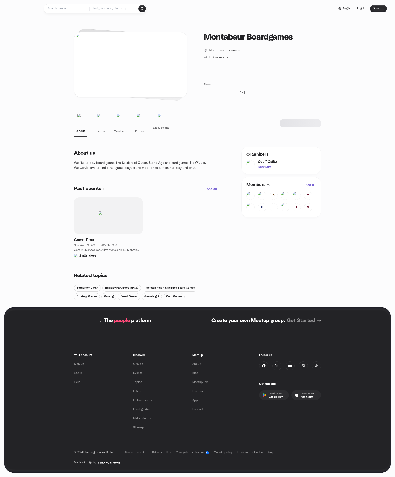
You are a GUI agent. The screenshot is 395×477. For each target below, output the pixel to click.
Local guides (141, 409)
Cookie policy (223, 452)
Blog (195, 373)
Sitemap (138, 427)
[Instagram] (303, 365)
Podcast (197, 409)
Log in (78, 373)
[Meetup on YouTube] (290, 365)
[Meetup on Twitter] (276, 365)
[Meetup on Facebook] (263, 365)
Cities (137, 391)
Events (137, 373)
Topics (137, 382)
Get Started (301, 320)
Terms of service (136, 452)
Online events (142, 400)
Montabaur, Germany (224, 50)
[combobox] (114, 9)
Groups (138, 364)
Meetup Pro (200, 382)
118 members (218, 57)
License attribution (250, 452)
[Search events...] (142, 8)
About (196, 364)
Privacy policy (161, 452)
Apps (196, 400)
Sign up (79, 364)
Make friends (142, 418)
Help (77, 382)
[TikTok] (316, 365)
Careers (197, 391)
